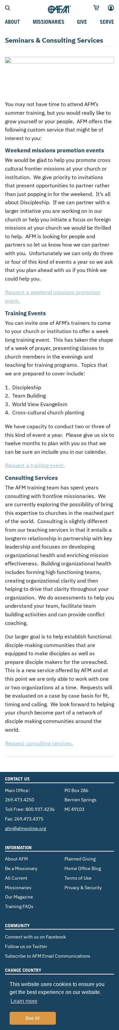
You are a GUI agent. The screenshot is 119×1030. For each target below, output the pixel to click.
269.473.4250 (19, 799)
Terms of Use (78, 878)
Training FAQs (19, 906)
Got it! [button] (32, 1018)
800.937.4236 (40, 809)
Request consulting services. (39, 743)
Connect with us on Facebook (35, 937)
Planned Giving (80, 859)
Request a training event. (35, 465)
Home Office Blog (82, 868)
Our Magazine (19, 897)
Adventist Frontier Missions (59, 9)
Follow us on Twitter (26, 946)
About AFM (16, 859)
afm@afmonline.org (25, 828)
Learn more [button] (24, 1001)
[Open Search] (7, 7)
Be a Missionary (21, 868)
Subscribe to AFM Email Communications (47, 956)
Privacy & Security (83, 887)
